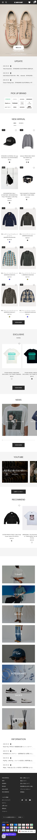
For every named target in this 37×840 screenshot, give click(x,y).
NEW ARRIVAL (5, 777)
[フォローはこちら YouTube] (30, 800)
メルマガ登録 (5, 797)
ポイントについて (6, 800)
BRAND (4, 786)
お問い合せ (4, 805)
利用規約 (22, 792)
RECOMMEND (5, 792)
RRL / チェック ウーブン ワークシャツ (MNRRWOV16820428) (27, 274)
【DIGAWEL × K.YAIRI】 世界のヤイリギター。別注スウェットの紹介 (15, 472)
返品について (23, 780)
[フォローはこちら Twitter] (22, 800)
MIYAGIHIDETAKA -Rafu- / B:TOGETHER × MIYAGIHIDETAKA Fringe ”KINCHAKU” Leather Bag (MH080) (9, 196)
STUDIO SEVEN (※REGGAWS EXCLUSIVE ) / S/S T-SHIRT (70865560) (11, 373)
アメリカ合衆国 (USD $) (8, 817)
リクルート (4, 811)
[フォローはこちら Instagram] (26, 800)
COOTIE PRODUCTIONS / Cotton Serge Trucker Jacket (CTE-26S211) (11, 535)
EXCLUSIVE (5, 789)
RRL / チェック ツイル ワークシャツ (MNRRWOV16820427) (9, 311)
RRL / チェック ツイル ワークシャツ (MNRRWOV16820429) (9, 274)
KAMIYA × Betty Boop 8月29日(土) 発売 (15, 421)
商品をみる (18, 47)
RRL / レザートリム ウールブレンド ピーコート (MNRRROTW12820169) (9, 236)
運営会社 (4, 808)
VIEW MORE (18, 322)
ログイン (4, 802)
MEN (15, 123)
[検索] (6, 2)
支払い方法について (25, 783)
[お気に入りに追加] (16, 130)
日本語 (19, 817)
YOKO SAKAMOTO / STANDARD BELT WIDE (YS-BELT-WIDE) (27, 194)
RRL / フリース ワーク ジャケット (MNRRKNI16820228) (27, 235)
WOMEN (21, 123)
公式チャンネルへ (18, 491)
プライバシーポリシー (25, 789)
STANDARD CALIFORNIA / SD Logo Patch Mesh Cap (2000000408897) (9, 156)
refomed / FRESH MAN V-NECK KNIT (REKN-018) (27, 156)
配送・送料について (25, 777)
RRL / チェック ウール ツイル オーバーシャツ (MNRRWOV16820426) (27, 311)
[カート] (34, 2)
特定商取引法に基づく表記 (26, 786)
